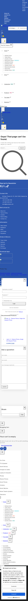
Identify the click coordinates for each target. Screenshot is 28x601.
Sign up (21, 311)
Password (7, 295)
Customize (13, 586)
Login (14, 303)
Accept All (13, 594)
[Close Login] (2, 423)
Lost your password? (14, 307)
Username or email (10, 289)
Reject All (14, 590)
